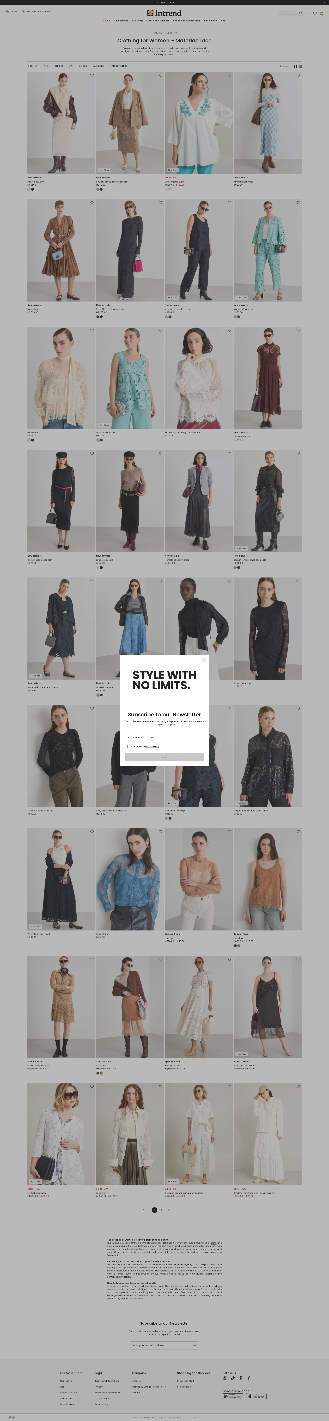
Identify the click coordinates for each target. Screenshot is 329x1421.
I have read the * (144, 746)
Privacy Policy (152, 746)
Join (164, 757)
